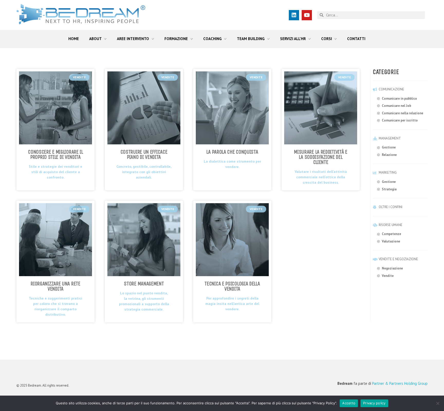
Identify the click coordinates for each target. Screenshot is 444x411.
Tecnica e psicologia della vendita (232, 286)
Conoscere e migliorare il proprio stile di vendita (55, 154)
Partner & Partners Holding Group (400, 383)
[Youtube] (307, 15)
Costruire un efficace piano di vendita (144, 154)
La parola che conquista (232, 152)
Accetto (348, 403)
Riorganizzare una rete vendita (55, 286)
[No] (437, 403)
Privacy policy (374, 403)
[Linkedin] (294, 15)
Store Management (144, 284)
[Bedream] (80, 14)
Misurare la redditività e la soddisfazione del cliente (320, 157)
